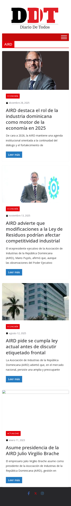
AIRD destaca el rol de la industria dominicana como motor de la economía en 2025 (32, 119)
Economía (12, 96)
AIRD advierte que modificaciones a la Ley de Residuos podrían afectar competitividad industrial (34, 232)
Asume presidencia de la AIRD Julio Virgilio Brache (32, 450)
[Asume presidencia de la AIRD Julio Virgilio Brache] (35, 408)
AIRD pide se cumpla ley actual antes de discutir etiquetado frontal (32, 346)
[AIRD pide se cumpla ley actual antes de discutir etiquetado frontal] (35, 301)
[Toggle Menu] (64, 37)
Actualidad (13, 433)
